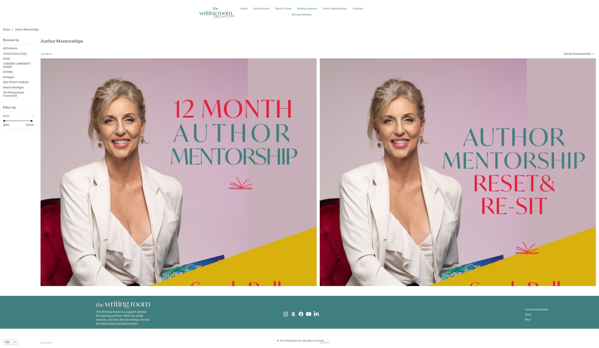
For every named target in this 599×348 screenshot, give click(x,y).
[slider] (4, 121)
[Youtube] (309, 314)
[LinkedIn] (316, 314)
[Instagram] (286, 314)
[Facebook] (301, 314)
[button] (244, 8)
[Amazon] (293, 314)
